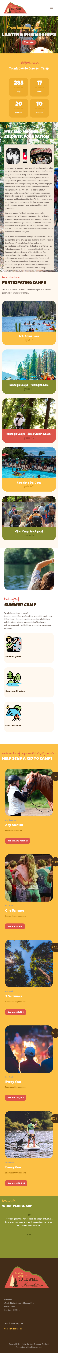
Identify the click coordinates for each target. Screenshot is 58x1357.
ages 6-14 (29, 340)
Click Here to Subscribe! (14, 1329)
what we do (29, 535)
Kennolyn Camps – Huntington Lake (29, 385)
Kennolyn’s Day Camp (29, 482)
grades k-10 (29, 486)
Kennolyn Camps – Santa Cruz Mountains (29, 433)
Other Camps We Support (29, 531)
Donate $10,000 (15, 1012)
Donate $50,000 (15, 1097)
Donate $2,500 (14, 926)
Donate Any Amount (17, 841)
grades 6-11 (29, 389)
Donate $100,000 (16, 1183)
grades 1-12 (29, 438)
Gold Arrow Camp (29, 336)
